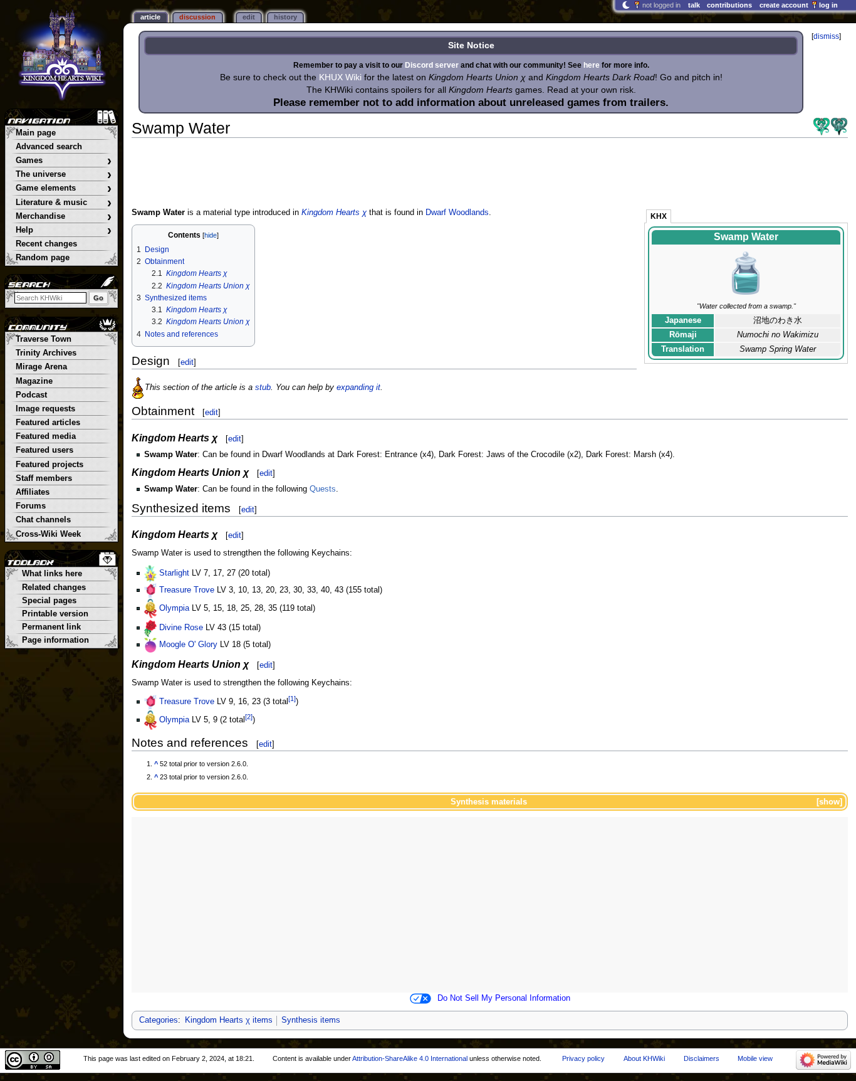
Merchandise (64, 216)
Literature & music (64, 203)
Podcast (31, 395)
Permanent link (51, 627)
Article (150, 17)
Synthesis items (310, 1020)
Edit (249, 17)
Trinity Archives (46, 353)
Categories (158, 1020)
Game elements (64, 188)
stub (263, 387)
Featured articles (48, 422)
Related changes (54, 587)
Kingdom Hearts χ (334, 212)
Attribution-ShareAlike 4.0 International (409, 1058)
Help (64, 230)
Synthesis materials (489, 801)
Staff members (44, 478)
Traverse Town (43, 339)
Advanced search (49, 146)
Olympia (174, 608)
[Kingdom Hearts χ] (821, 126)
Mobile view (755, 1058)
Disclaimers (701, 1058)
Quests (323, 489)
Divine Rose (181, 627)
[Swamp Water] (746, 273)
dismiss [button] (826, 36)
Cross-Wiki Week (48, 534)
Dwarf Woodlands (457, 212)
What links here (52, 573)
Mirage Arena (41, 366)
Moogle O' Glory (188, 644)
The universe (64, 174)
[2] (249, 716)
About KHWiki (644, 1058)
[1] (292, 698)
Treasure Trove (186, 590)
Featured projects (49, 464)
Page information (55, 640)
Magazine (34, 381)
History (285, 17)
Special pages (49, 600)
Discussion (197, 17)
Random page (43, 257)
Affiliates (33, 492)
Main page (36, 133)
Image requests (45, 408)
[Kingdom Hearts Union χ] (839, 126)
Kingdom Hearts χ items (229, 1020)
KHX (658, 216)
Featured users (44, 450)
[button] (828, 802)
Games (64, 161)
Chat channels (43, 519)
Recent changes (46, 244)
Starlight (174, 573)
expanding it (358, 387)
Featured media (46, 436)
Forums (31, 506)
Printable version (55, 613)
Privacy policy (583, 1058)
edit (187, 362)
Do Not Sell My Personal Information (503, 998)
